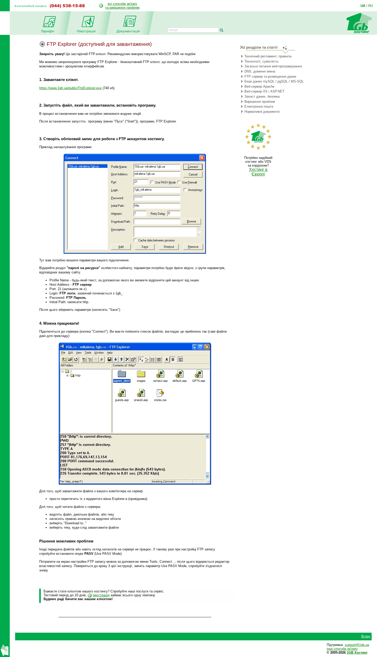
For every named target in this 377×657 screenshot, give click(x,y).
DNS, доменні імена (259, 71)
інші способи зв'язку (342, 649)
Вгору (365, 636)
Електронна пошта (258, 106)
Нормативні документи (262, 112)
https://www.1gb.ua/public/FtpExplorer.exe (70, 88)
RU (370, 5)
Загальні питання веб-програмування (273, 66)
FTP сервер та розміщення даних (270, 76)
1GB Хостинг (357, 652)
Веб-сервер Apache (259, 86)
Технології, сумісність (261, 61)
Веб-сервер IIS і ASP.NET (264, 91)
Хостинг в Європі (258, 171)
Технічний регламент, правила (267, 56)
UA (363, 5)
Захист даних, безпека (262, 96)
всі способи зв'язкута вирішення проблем (122, 5)
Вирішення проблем (259, 102)
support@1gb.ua (357, 645)
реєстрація (101, 595)
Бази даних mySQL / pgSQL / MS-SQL (274, 81)
